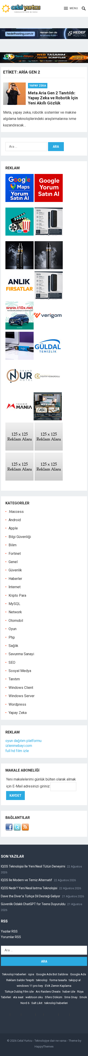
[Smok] (49, 268)
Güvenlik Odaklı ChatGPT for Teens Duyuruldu (33, 904)
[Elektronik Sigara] (20, 268)
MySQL (14, 604)
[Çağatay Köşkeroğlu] (48, 389)
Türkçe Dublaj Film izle (19, 991)
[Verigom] (48, 328)
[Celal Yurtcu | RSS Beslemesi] (25, 829)
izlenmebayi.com (18, 746)
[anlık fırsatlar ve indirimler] (20, 298)
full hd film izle (17, 751)
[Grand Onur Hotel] (19, 389)
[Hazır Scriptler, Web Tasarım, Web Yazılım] (44, 62)
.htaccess (16, 512)
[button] (71, 8)
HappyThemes (44, 1046)
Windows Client (21, 687)
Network (15, 612)
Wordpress (17, 704)
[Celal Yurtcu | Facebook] (9, 829)
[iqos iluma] (49, 234)
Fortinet (15, 553)
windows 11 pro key (30, 985)
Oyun (12, 629)
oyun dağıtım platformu (23, 741)
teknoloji (41, 980)
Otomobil (16, 620)
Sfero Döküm (53, 997)
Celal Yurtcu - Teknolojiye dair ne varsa (41, 1040)
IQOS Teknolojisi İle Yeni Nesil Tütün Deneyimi (33, 866)
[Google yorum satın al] (49, 201)
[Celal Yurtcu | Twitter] (17, 829)
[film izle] (20, 234)
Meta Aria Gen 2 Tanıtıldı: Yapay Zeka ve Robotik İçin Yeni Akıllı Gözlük (53, 98)
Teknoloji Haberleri (14, 974)
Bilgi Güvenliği (20, 537)
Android (15, 520)
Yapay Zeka (37, 85)
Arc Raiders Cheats (48, 991)
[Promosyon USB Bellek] (19, 358)
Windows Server (22, 696)
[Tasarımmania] (19, 419)
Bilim (12, 545)
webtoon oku (34, 997)
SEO (12, 662)
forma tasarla (58, 980)
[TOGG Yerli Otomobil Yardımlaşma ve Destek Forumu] (19, 328)
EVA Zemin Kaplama (58, 985)
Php (12, 637)
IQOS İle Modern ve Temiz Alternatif (26, 880)
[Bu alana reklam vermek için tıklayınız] (19, 449)
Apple (13, 528)
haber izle (69, 991)
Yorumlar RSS (11, 937)
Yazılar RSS (9, 931)
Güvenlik (15, 570)
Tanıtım (14, 679)
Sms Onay (70, 997)
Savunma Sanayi (21, 654)
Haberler (15, 579)
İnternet (15, 587)
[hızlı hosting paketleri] (44, 38)
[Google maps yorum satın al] (20, 201)
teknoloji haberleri (56, 1003)
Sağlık (13, 646)
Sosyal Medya (20, 671)
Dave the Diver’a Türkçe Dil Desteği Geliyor (30, 896)
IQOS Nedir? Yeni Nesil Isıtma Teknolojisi (29, 888)
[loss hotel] (48, 419)
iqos (31, 974)
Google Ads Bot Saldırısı (52, 974)
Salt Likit (36, 1003)
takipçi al (75, 980)
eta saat (18, 997)
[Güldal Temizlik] (48, 358)
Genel (13, 562)
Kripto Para (17, 595)
